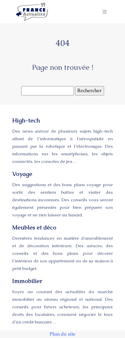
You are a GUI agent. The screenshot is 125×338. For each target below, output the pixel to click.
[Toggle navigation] (104, 12)
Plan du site (63, 334)
